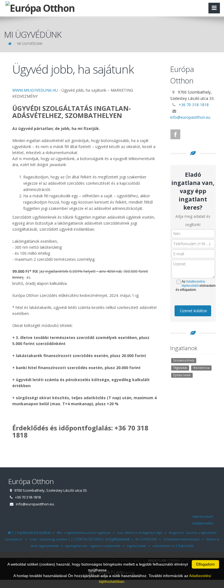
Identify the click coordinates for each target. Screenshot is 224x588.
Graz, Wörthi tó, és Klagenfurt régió (139, 533)
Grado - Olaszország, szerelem (47, 539)
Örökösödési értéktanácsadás (180, 539)
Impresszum (203, 516)
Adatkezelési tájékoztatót (193, 284)
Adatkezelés (202, 523)
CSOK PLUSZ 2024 (87, 539)
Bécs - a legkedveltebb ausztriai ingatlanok (83, 533)
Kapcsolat (185, 545)
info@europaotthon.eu (190, 117)
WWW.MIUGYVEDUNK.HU (35, 90)
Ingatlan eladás (135, 546)
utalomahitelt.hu (163, 546)
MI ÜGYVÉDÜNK (145, 539)
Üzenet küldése (193, 310)
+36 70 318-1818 (194, 104)
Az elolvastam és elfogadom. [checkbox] (196, 286)
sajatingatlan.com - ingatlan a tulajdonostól (92, 546)
